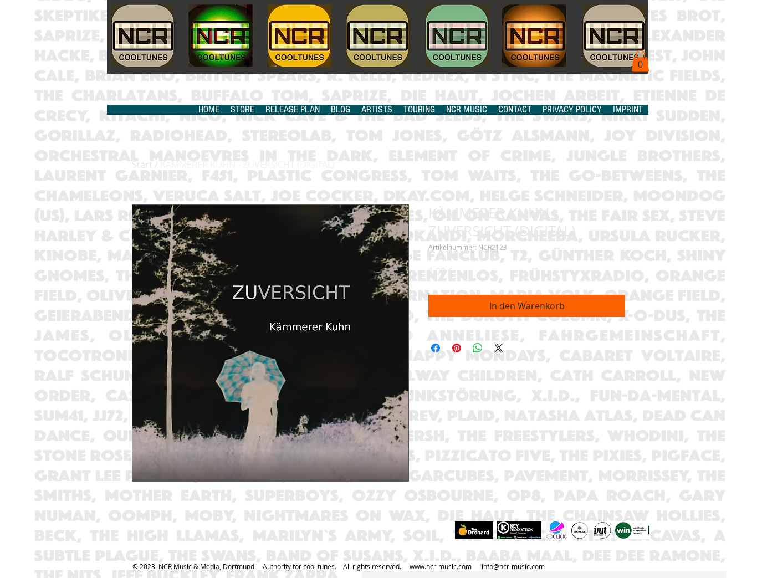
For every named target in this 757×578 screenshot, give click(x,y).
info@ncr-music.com (513, 566)
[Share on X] (498, 348)
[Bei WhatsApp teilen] (477, 348)
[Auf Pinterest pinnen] (456, 348)
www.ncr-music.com (441, 566)
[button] (640, 60)
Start (142, 164)
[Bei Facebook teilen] (435, 348)
